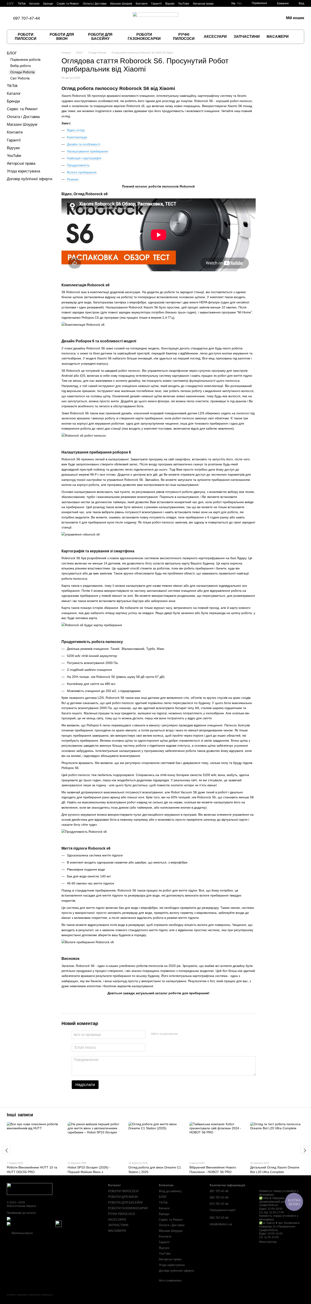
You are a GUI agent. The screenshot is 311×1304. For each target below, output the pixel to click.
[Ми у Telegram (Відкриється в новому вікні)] (77, 18)
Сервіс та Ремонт (68, 3)
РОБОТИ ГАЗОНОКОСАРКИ (144, 37)
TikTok (22, 3)
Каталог (34, 3)
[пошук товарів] (296, 36)
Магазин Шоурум (121, 3)
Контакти (142, 3)
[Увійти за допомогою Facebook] (182, 1034)
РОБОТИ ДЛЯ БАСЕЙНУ (100, 37)
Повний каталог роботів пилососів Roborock (158, 186)
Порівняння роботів (25, 59)
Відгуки (169, 3)
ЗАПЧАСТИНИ (247, 36)
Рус (239, 3)
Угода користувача (23, 171)
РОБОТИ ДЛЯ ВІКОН (62, 37)
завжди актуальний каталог (145, 993)
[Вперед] (304, 1150)
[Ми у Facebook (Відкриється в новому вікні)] (61, 18)
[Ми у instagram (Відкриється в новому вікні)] (66, 18)
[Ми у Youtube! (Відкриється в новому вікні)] (82, 18)
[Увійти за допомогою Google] (190, 1034)
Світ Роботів (20, 78)
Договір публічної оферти (29, 179)
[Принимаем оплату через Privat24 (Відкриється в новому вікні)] (31, 1223)
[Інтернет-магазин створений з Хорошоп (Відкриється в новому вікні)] (30, 1298)
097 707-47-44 (26, 18)
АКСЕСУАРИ (215, 36)
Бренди (48, 3)
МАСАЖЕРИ (278, 36)
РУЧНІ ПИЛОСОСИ (184, 37)
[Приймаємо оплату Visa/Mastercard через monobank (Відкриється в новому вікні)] (42, 1218)
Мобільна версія (22, 1233)
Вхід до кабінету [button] (170, 1191)
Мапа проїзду (268, 1241)
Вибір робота (20, 66)
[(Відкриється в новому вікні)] (58, 1223)
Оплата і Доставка (95, 3)
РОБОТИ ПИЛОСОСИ (25, 37)
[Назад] (7, 1150)
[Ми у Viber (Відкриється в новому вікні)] (72, 18)
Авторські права (203, 3)
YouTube (183, 3)
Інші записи (20, 1114)
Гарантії (156, 3)
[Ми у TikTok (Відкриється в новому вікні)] (55, 18)
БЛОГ (10, 3)
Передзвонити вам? (223, 1210)
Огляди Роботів (22, 72)
